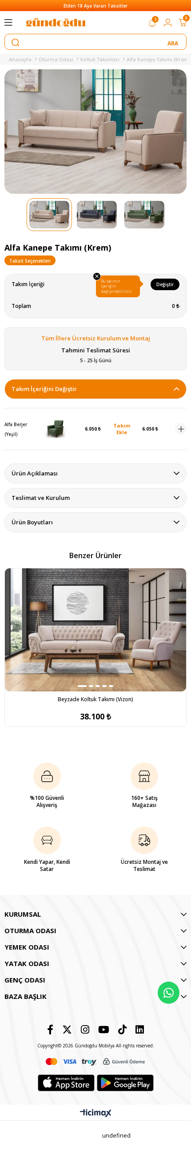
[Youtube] (103, 1029)
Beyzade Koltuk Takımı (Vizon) (95, 699)
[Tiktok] (122, 1029)
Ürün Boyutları (32, 522)
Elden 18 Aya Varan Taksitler (95, 6)
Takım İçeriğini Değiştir (44, 389)
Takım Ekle (121, 428)
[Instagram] (85, 1029)
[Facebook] (50, 1029)
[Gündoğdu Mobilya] (55, 22)
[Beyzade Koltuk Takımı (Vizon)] (95, 629)
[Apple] (66, 1082)
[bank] (95, 1062)
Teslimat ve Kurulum (41, 498)
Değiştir (165, 284)
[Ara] (173, 42)
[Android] (125, 1082)
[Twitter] (67, 1029)
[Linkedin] (139, 1029)
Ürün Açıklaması (35, 473)
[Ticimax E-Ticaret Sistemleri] (95, 1113)
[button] (82, 686)
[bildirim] (152, 25)
